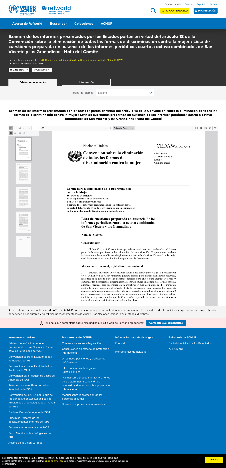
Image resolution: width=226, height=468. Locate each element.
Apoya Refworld (177, 10)
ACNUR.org (176, 349)
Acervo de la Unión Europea (25, 443)
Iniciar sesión (207, 10)
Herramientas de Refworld (131, 351)
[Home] (39, 10)
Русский (214, 4)
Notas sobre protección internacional (84, 404)
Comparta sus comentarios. (166, 323)
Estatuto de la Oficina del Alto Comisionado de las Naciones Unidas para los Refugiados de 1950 (30, 347)
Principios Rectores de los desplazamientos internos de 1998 (28, 420)
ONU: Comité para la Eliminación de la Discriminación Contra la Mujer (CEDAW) (81, 60)
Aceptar (214, 459)
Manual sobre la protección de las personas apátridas (82, 397)
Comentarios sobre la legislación (81, 343)
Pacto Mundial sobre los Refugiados (190, 343)
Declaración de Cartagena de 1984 (29, 412)
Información (86, 82)
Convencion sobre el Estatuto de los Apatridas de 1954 (30, 368)
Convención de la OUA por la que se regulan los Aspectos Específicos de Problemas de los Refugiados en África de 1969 (31, 400)
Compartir (41, 70)
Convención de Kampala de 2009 (28, 427)
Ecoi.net (120, 343)
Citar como (19, 70)
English (188, 4)
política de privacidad (53, 461)
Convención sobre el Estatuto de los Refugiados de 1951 (30, 358)
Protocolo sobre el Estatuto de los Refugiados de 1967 (28, 387)
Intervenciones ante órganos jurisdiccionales (79, 370)
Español (201, 4)
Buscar (153, 10)
